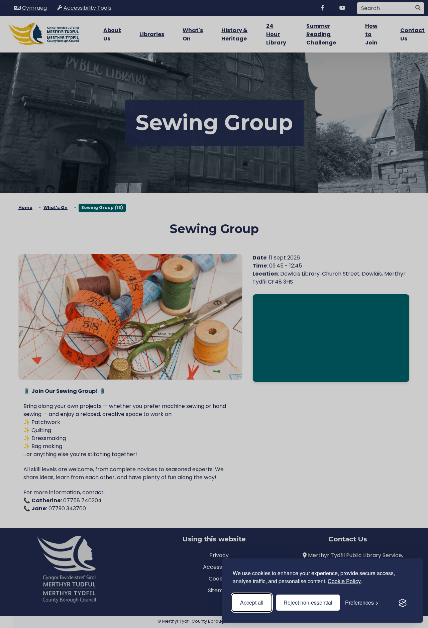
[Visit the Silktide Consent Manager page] (402, 602)
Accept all (251, 602)
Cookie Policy (344, 581)
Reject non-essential (308, 602)
